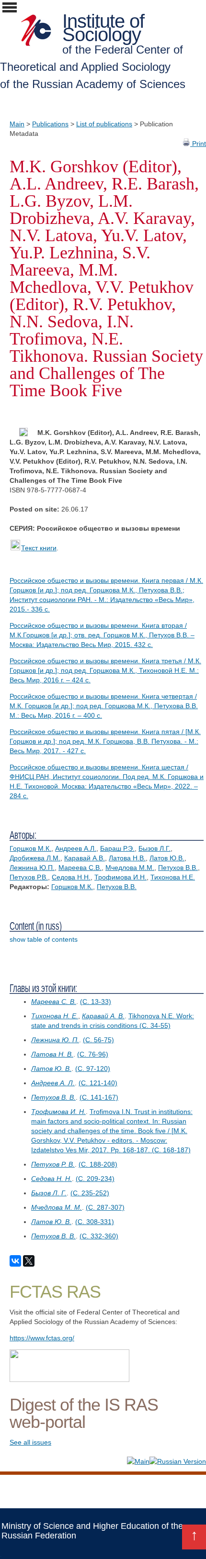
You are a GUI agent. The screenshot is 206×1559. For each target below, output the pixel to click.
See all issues (30, 1442)
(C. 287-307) (105, 1207)
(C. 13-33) (95, 1001)
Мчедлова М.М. (129, 867)
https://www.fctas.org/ (42, 1338)
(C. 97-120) (92, 1068)
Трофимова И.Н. (120, 877)
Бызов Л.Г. (154, 848)
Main (17, 124)
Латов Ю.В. (166, 858)
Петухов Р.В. (29, 877)
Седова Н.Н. (71, 877)
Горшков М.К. (30, 848)
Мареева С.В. (80, 867)
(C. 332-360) (99, 1236)
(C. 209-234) (95, 1178)
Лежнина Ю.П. (32, 867)
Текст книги (39, 548)
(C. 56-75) (98, 1040)
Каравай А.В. (84, 858)
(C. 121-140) (98, 1083)
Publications (50, 124)
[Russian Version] (177, 1461)
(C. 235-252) (89, 1193)
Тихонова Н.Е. (172, 877)
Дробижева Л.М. (35, 858)
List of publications (104, 124)
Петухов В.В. (178, 867)
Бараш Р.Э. (117, 848)
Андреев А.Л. (75, 848)
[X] (28, 1261)
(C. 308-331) (94, 1221)
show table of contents (44, 939)
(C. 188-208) (98, 1164)
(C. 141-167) (99, 1097)
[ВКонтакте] (15, 1261)
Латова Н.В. (127, 858)
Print (198, 143)
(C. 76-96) (92, 1054)
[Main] (138, 1461)
